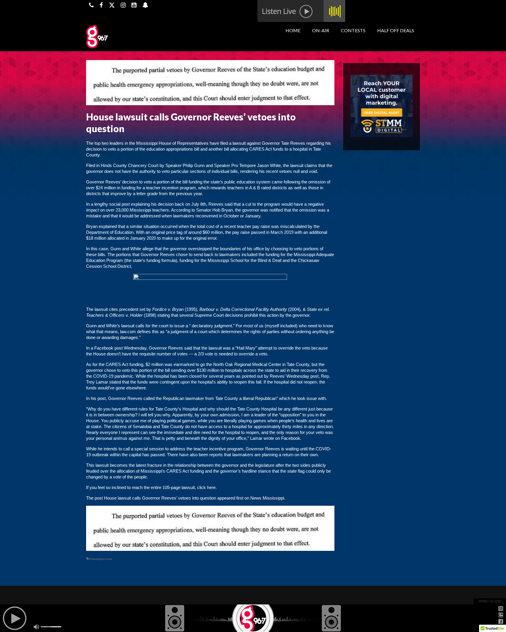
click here (206, 487)
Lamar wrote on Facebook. (276, 438)
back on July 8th (190, 204)
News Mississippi (267, 497)
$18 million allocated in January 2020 (121, 238)
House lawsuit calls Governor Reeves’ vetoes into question (160, 497)
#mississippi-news (100, 559)
